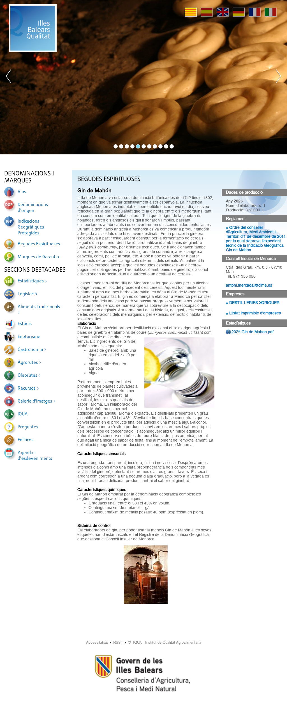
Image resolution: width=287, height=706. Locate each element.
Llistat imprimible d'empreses (255, 313)
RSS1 (118, 642)
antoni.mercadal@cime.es (249, 285)
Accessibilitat (97, 642)
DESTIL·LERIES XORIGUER (254, 302)
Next (278, 77)
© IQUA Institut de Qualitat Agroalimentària (164, 642)
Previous (9, 77)
